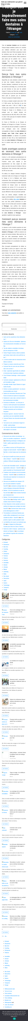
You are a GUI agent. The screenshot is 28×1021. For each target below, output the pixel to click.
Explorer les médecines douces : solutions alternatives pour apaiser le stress (18, 701)
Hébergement (8, 1002)
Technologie (6, 585)
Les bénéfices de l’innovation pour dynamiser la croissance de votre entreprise (14, 477)
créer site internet (9, 1004)
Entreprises (6, 553)
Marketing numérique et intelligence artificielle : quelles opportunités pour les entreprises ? (15, 443)
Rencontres (6, 578)
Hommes (6, 560)
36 (5, 936)
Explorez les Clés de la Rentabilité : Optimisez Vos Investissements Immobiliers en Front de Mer (15, 344)
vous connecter (12, 313)
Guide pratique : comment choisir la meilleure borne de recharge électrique (18, 754)
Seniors (5, 583)
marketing (6, 571)
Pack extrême (8, 993)
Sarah (20, 32)
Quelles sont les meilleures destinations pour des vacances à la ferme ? (18, 812)
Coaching (6, 549)
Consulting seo (8, 1007)
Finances (6, 558)
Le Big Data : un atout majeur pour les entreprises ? (15, 452)
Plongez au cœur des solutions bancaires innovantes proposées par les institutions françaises (14, 409)
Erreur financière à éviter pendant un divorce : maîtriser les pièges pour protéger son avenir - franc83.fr (15, 506)
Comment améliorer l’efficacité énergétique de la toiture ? (15, 461)
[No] (26, 1015)
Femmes (6, 556)
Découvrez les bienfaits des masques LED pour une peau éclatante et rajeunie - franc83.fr (14, 484)
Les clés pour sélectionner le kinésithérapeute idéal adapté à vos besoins (17, 846)
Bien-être (6, 547)
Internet (5, 565)
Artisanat (6, 542)
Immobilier (6, 562)
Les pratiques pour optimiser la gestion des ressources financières (14, 533)
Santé (16, 34)
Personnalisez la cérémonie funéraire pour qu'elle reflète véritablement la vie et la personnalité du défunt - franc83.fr (14, 515)
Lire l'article (5, 606)
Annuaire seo (8, 1000)
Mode (5, 574)
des (16, 199)
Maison (5, 569)
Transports (6, 587)
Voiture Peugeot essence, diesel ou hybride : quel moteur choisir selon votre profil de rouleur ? (14, 355)
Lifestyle (6, 567)
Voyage (5, 589)
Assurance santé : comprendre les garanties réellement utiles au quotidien (18, 681)
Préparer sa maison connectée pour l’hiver (14, 364)
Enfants (5, 551)
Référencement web (10, 989)
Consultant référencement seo (12, 995)
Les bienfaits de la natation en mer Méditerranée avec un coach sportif (18, 628)
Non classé (6, 576)
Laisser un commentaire (14, 37)
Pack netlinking (8, 998)
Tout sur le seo (8, 991)
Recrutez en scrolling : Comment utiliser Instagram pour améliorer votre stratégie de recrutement (18, 918)
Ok (14, 1018)
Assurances (6, 544)
